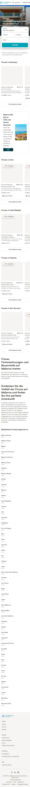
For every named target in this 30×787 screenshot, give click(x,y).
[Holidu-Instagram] (11, 772)
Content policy (6, 784)
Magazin (4, 729)
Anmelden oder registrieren (8, 149)
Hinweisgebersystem (22, 784)
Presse (3, 743)
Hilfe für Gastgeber (7, 740)
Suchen (15, 45)
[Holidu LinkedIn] (15, 772)
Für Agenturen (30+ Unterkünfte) (10, 756)
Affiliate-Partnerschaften (8, 745)
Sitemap (13, 784)
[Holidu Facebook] (18, 772)
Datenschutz (20, 782)
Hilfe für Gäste (5, 737)
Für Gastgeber (5, 754)
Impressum (9, 782)
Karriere (4, 724)
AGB (14, 782)
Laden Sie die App (6, 765)
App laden (17, 2)
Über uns (4, 727)
